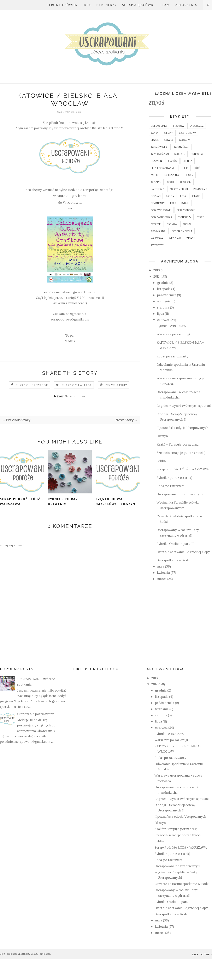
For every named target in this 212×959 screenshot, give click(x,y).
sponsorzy (184, 217)
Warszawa (157, 238)
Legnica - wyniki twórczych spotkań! (184, 406)
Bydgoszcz (197, 125)
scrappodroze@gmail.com (70, 319)
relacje (196, 195)
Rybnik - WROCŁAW (171, 326)
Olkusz (188, 174)
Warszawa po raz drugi (173, 334)
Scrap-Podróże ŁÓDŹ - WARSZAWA (21, 501)
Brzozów (178, 125)
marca (162, 579)
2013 (157, 270)
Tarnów (172, 224)
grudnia (163, 283)
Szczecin (156, 224)
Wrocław (175, 238)
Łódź (197, 167)
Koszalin (156, 160)
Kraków (172, 160)
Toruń (187, 224)
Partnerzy (106, 5)
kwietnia (164, 573)
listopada (164, 289)
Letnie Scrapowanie (163, 167)
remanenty (158, 203)
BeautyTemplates (40, 953)
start (200, 217)
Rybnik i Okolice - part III (175, 544)
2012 (156, 276)
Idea (87, 5)
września (164, 301)
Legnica (187, 160)
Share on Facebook (32, 385)
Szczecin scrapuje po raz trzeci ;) (181, 453)
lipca (161, 314)
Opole (171, 181)
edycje (155, 139)
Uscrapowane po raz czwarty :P (180, 494)
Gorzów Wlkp (159, 146)
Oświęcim (185, 181)
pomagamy (200, 188)
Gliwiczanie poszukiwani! (35, 714)
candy (155, 132)
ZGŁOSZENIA (186, 5)
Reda (183, 195)
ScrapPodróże (53, 123)
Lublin (184, 167)
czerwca (163, 320)
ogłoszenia (171, 174)
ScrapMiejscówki (138, 5)
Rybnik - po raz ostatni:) (63, 501)
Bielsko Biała (159, 125)
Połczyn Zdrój (179, 188)
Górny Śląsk (181, 146)
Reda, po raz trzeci (170, 486)
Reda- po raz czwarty (172, 356)
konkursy (197, 153)
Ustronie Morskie (181, 231)
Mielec (155, 174)
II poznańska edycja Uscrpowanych (182, 428)
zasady (190, 238)
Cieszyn (168, 132)
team (165, 5)
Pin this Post (116, 385)
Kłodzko (179, 153)
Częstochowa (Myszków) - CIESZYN (115, 501)
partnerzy (157, 188)
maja (161, 566)
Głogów (184, 139)
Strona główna (62, 5)
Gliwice (168, 139)
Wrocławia (72, 202)
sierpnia (163, 307)
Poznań (155, 195)
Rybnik (185, 203)
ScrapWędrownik (161, 217)
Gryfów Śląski (160, 153)
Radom (170, 195)
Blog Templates (8, 953)
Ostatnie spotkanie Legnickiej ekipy (183, 552)
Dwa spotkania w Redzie (174, 560)
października (167, 295)
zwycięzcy (157, 245)
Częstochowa (187, 132)
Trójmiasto (158, 231)
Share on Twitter (77, 385)
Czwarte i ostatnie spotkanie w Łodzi (181, 884)
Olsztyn (156, 181)
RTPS (173, 203)
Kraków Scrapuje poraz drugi (178, 444)
